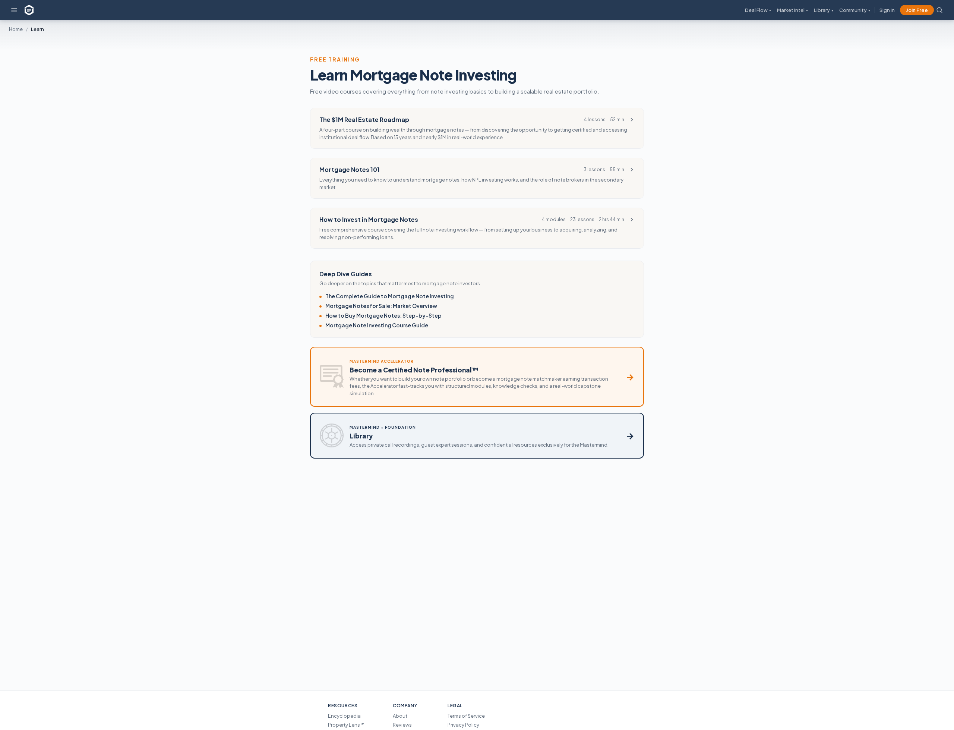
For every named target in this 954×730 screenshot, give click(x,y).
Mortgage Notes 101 (349, 169)
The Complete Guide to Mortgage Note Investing (389, 296)
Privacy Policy (463, 725)
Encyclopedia (344, 716)
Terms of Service (466, 716)
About (400, 716)
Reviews (402, 725)
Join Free (917, 10)
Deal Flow (758, 10)
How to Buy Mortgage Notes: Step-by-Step (383, 315)
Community (854, 10)
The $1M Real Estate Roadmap (364, 119)
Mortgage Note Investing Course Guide (376, 325)
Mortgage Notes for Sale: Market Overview (381, 305)
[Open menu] (14, 10)
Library (823, 10)
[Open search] (939, 10)
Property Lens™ (346, 725)
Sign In (887, 10)
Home (16, 29)
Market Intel (792, 10)
